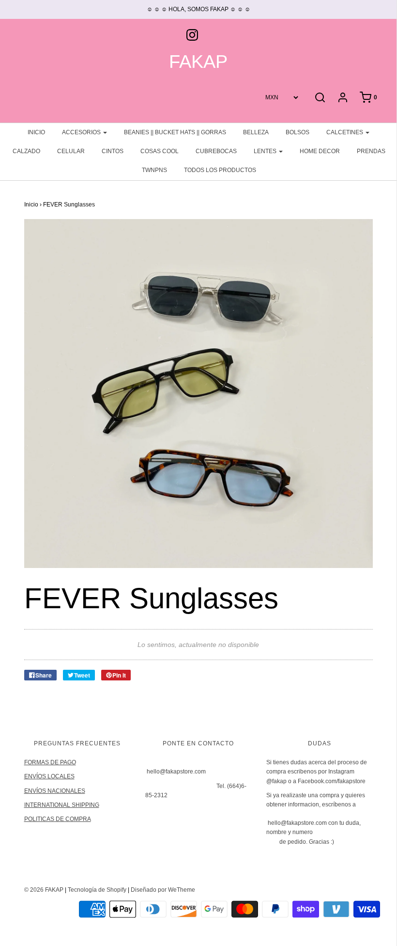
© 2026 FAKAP (43, 889)
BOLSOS (297, 132)
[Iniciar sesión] (342, 97)
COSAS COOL (159, 151)
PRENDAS (371, 151)
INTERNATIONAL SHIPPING (61, 805)
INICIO (36, 132)
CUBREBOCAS (216, 151)
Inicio (31, 204)
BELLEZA (256, 132)
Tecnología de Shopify (97, 889)
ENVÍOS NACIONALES (54, 791)
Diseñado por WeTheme (163, 889)
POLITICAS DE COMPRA (57, 819)
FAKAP (198, 62)
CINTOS (112, 151)
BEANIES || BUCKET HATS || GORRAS (175, 132)
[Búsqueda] (320, 97)
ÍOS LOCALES (55, 776)
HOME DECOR (320, 151)
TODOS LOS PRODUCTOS (220, 170)
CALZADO (26, 151)
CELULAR (71, 151)
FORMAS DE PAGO (50, 762)
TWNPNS (154, 170)
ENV (30, 776)
